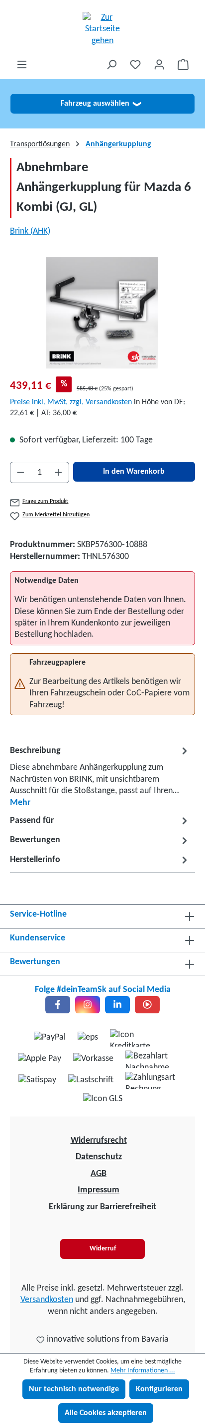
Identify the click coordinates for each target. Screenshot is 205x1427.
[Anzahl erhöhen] (58, 472)
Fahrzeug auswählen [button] (101, 104)
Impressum (98, 1190)
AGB (98, 1174)
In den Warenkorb (134, 472)
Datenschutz (99, 1157)
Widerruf (103, 1248)
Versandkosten (46, 1299)
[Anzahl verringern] (20, 472)
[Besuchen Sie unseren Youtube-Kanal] (147, 1004)
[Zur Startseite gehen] (102, 29)
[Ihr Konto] (159, 65)
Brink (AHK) (30, 231)
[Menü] (22, 65)
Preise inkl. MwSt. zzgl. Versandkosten (71, 402)
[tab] (100, 776)
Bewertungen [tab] (35, 840)
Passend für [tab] (32, 820)
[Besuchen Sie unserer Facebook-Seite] (57, 1004)
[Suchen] (111, 65)
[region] (102, 313)
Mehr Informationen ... (142, 1370)
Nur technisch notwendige (74, 1389)
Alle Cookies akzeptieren (106, 1413)
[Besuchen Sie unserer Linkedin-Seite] (117, 1004)
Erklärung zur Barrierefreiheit (102, 1207)
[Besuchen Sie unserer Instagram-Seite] (87, 1004)
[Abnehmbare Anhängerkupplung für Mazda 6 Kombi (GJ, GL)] (102, 313)
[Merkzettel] (135, 65)
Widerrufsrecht (99, 1140)
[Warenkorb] (183, 65)
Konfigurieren (159, 1389)
